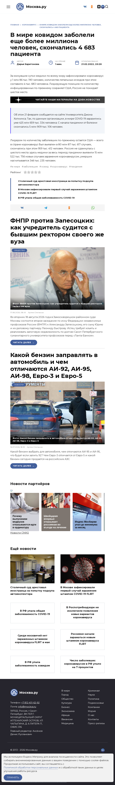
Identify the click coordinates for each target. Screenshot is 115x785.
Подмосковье (96, 703)
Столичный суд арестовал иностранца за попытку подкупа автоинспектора (32, 590)
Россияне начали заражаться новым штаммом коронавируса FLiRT (82, 639)
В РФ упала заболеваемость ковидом (32, 664)
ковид (44, 166)
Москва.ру (36, 6)
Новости (19, 385)
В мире (65, 690)
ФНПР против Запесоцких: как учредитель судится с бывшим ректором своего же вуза (57, 231)
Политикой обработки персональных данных (31, 767)
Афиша (65, 715)
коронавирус (59, 166)
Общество (19, 250)
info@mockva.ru (27, 706)
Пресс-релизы (96, 723)
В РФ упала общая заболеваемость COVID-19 (46, 197)
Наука (91, 694)
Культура (66, 703)
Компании (94, 707)
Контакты (93, 719)
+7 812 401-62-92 (30, 702)
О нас (91, 715)
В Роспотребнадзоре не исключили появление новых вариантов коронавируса (82, 612)
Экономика (67, 711)
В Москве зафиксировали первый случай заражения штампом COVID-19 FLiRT (78, 590)
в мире (16, 166)
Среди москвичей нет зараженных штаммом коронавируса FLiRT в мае (32, 639)
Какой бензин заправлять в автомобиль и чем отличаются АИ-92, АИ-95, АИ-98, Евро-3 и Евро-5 (54, 365)
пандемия (76, 166)
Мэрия (92, 711)
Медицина (67, 723)
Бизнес (65, 707)
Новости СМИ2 (19, 532)
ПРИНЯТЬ (13, 777)
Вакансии (66, 719)
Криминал (94, 690)
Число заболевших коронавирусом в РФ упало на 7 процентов (82, 664)
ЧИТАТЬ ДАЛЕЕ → (23, 342)
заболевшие (31, 166)
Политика (93, 699)
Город (64, 694)
